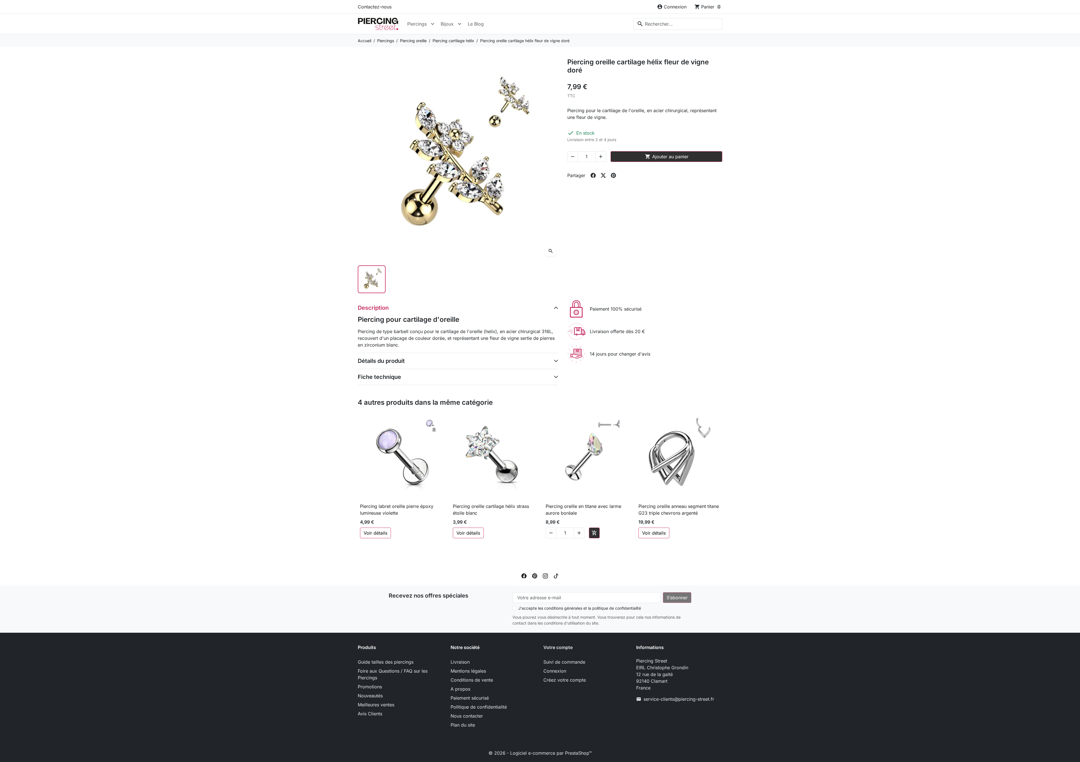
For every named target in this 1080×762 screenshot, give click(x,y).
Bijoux (447, 24)
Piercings (417, 24)
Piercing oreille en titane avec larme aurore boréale (583, 509)
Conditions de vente (472, 680)
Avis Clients (370, 713)
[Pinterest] (534, 575)
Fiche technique (379, 377)
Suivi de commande (564, 662)
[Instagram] (545, 575)
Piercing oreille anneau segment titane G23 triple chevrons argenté (678, 509)
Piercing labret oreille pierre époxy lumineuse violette (396, 509)
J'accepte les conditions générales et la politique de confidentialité (579, 608)
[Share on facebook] (593, 175)
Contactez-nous (375, 7)
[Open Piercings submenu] (432, 24)
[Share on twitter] (603, 175)
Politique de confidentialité (479, 707)
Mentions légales (468, 671)
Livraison (460, 662)
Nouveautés (370, 695)
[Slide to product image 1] (372, 279)
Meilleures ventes (376, 704)
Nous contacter (467, 716)
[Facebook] (524, 575)
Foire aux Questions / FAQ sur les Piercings (393, 674)
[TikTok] (556, 575)
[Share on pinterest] (613, 175)
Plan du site (463, 725)
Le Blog (476, 24)
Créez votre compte (564, 680)
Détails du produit (381, 361)
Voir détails (375, 533)
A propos (460, 689)
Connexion (554, 671)
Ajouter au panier (666, 156)
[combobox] (677, 24)
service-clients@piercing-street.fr (679, 699)
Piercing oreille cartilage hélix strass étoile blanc (491, 509)
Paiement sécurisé (470, 698)
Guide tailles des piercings (385, 662)
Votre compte (558, 647)
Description (373, 307)
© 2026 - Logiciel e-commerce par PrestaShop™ (540, 753)
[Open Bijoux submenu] (459, 24)
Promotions (370, 686)
